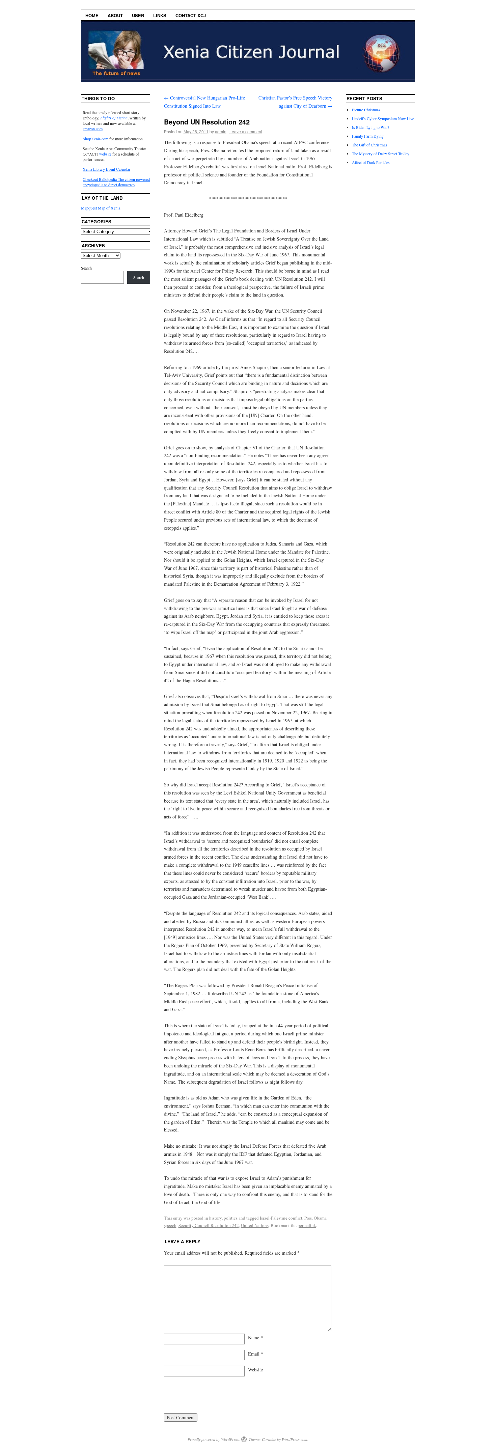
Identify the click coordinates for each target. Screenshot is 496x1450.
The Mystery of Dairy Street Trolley (380, 153)
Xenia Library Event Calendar (106, 169)
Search (86, 268)
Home (92, 15)
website (105, 154)
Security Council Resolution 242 (208, 1225)
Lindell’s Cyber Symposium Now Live (383, 118)
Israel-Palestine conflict (281, 1218)
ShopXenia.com (95, 138)
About (115, 15)
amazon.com (93, 128)
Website (255, 1369)
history (215, 1218)
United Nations (255, 1225)
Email (255, 1353)
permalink (307, 1225)
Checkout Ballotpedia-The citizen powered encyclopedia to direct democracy (116, 181)
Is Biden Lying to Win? (370, 127)
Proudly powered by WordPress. (214, 1439)
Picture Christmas (366, 109)
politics (231, 1218)
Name (255, 1337)
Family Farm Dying (368, 136)
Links (159, 15)
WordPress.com (294, 1439)
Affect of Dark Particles (371, 162)
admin (220, 131)
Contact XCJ (190, 15)
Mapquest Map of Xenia (100, 208)
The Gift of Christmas (369, 144)
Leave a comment (245, 131)
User (138, 15)
